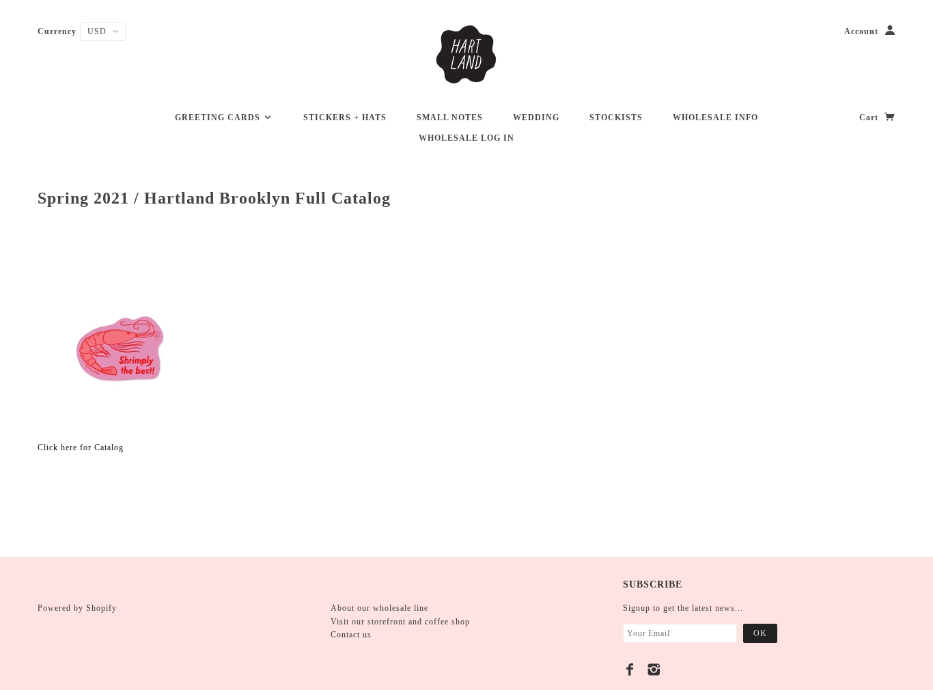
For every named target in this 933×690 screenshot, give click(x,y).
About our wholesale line (379, 608)
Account (861, 31)
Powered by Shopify (77, 608)
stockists (616, 117)
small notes (450, 117)
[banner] (466, 54)
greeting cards (219, 117)
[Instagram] (654, 669)
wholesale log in (466, 138)
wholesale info (715, 117)
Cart (870, 117)
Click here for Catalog (81, 447)
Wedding (536, 117)
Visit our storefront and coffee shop (400, 621)
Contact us (351, 634)
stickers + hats (345, 117)
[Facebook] (630, 669)
